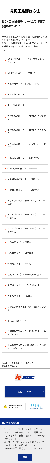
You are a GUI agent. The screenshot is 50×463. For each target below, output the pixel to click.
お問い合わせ (24, 391)
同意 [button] (25, 457)
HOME (4, 363)
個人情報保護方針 (10, 422)
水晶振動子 (28, 363)
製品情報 (15, 363)
